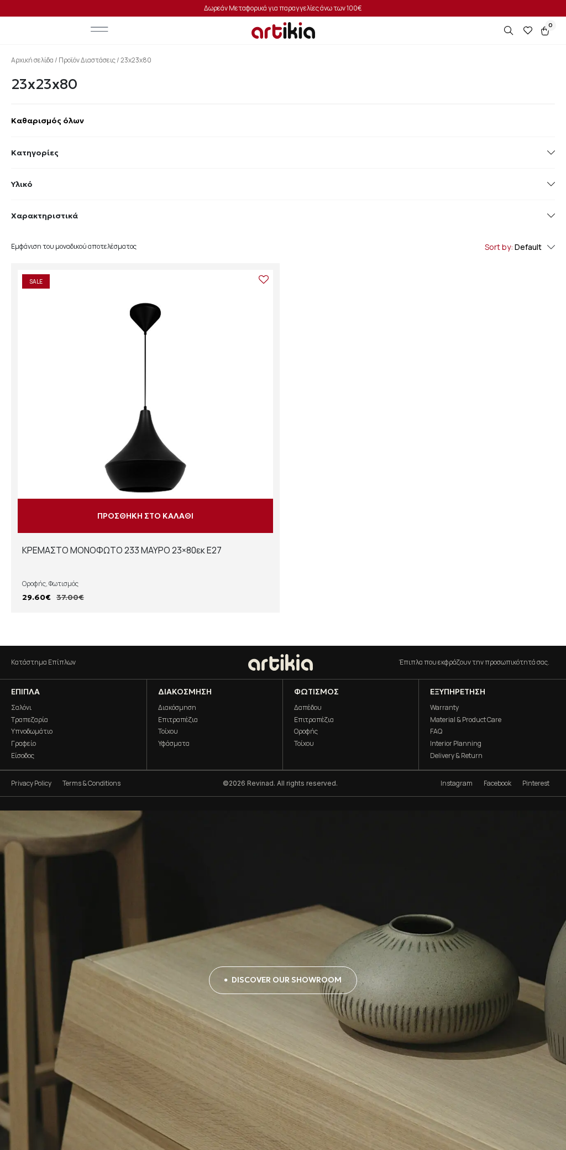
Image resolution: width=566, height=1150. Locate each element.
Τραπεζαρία (29, 719)
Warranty (444, 707)
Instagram (457, 783)
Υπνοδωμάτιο (32, 731)
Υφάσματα (174, 743)
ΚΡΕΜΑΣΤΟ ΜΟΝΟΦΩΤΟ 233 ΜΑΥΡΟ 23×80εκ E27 (122, 550)
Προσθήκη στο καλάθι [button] (145, 516)
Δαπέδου (308, 707)
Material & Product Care (465, 719)
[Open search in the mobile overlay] (509, 30)
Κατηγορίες (35, 152)
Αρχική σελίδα (32, 60)
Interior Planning (455, 743)
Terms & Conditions (91, 783)
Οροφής (34, 583)
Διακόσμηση (177, 707)
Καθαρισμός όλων (47, 120)
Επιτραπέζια (178, 719)
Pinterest (535, 783)
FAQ (436, 731)
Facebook (497, 783)
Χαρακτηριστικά (44, 215)
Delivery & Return (456, 755)
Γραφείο (23, 743)
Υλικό (22, 184)
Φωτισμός (63, 583)
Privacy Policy (31, 783)
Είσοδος (22, 755)
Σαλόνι (21, 707)
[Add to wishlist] (264, 279)
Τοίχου (168, 731)
